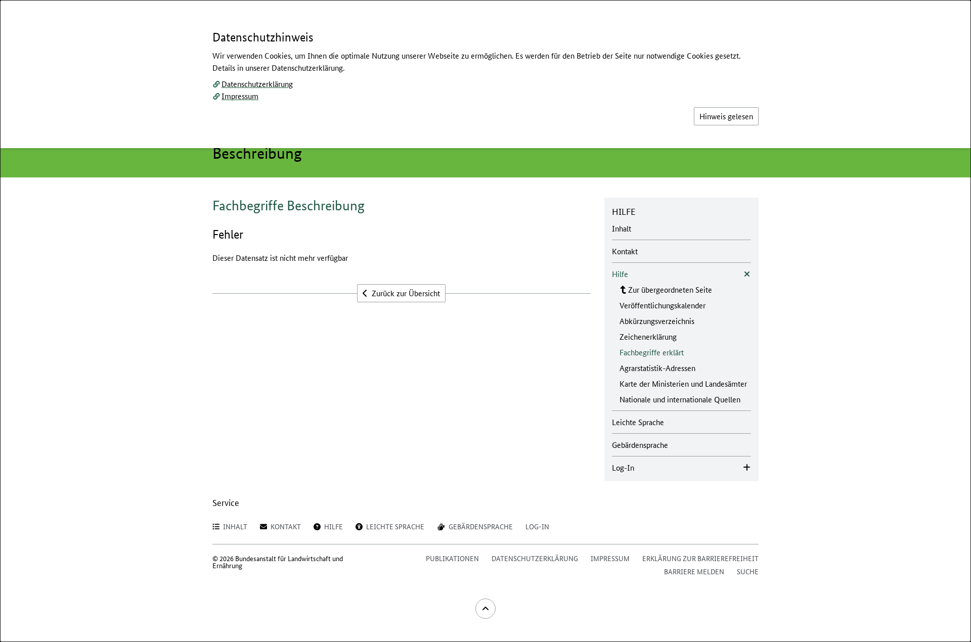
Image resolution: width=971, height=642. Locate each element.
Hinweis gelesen (726, 116)
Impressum (240, 95)
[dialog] (485, 321)
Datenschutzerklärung (257, 83)
